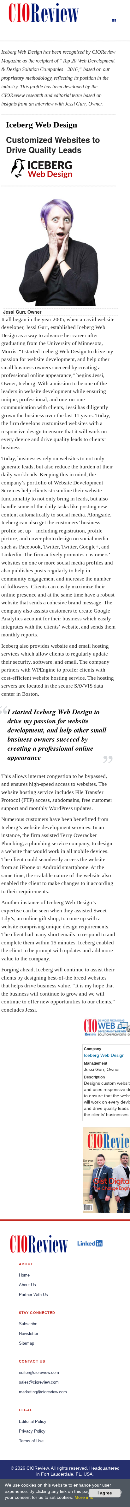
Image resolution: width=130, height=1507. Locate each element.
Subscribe (28, 1324)
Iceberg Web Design (104, 1055)
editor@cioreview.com (39, 1372)
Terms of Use (31, 1441)
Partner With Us (33, 1295)
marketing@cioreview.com (43, 1392)
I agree (105, 1492)
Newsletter (28, 1333)
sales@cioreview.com (39, 1382)
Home (24, 1275)
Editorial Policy (32, 1421)
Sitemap (26, 1343)
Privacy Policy (32, 1431)
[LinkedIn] (90, 1243)
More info (83, 1497)
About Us (27, 1285)
